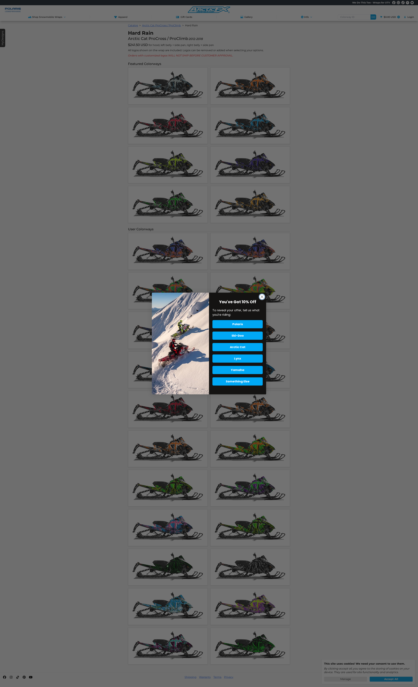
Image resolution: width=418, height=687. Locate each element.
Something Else (237, 381)
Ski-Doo (238, 336)
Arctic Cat (237, 347)
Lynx (237, 358)
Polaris (237, 324)
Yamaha (237, 370)
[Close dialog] (262, 297)
